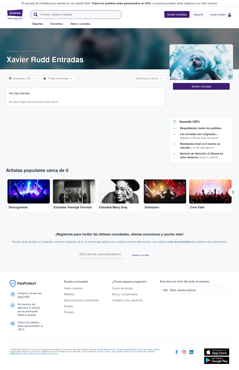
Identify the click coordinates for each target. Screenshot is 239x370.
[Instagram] (184, 357)
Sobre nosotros (73, 288)
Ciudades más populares (127, 300)
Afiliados (69, 294)
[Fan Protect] (23, 284)
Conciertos (12, 51)
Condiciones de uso (106, 349)
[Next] (233, 192)
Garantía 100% (189, 121)
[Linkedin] (191, 357)
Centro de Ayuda (122, 288)
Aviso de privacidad (126, 349)
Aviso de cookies (145, 349)
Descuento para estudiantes (81, 300)
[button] (201, 86)
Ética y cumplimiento (125, 294)
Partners (69, 312)
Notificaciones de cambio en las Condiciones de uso (34, 353)
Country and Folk (29, 51)
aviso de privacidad (178, 241)
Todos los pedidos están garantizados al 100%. (121, 3)
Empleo (68, 306)
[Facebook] (176, 357)
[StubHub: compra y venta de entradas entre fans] (15, 14)
